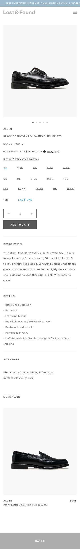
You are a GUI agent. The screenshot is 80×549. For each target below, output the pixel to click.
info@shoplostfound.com (18, 378)
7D (5, 168)
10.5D (22, 189)
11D (55, 189)
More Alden (11, 396)
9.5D (34, 178)
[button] (72, 12)
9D (5, 178)
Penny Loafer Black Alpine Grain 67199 (25, 504)
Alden (7, 129)
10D (65, 178)
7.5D (20, 168)
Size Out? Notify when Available (21, 159)
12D (5, 199)
